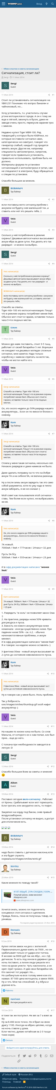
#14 (52, 847)
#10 (52, 673)
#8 (53, 520)
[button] (3, 4)
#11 (52, 726)
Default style (10, 1074)
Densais (15, 929)
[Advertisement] (28, 37)
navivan (15, 998)
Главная (17, 1081)
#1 (53, 95)
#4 (53, 263)
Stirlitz (15, 866)
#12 (52, 766)
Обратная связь (9, 1078)
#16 (52, 941)
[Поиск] (52, 4)
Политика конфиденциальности (35, 1078)
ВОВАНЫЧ (17, 188)
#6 (53, 379)
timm (14, 327)
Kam (13, 422)
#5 (53, 338)
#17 (52, 1010)
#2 (53, 199)
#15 (52, 877)
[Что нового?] (46, 4)
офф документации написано (23, 567)
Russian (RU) (27, 1074)
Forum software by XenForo (24, 1087)
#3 (53, 230)
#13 (52, 794)
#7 (53, 433)
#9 (53, 589)
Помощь (6, 1081)
